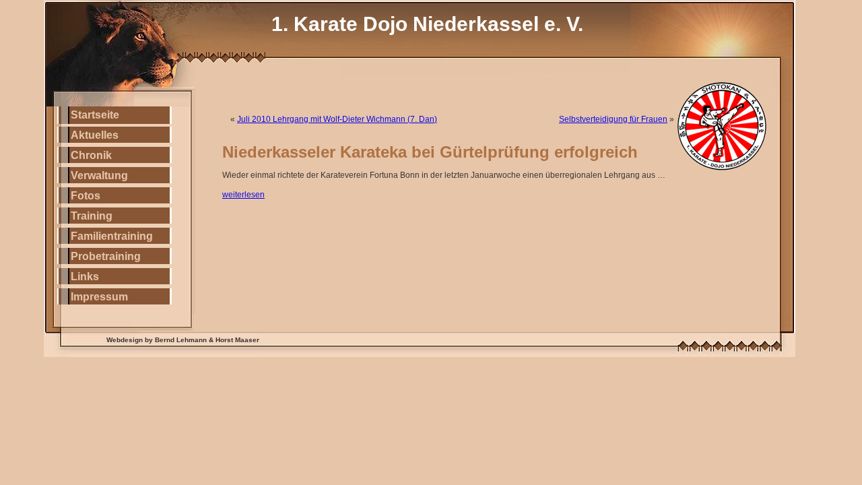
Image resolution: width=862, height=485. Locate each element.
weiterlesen (243, 194)
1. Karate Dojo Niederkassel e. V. (427, 24)
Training (91, 216)
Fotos (85, 195)
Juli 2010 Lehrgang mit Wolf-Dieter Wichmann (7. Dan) (337, 119)
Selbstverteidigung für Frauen (613, 119)
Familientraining (112, 236)
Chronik (91, 155)
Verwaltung (99, 175)
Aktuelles (95, 135)
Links (85, 276)
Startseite (95, 115)
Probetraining (106, 256)
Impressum (99, 296)
